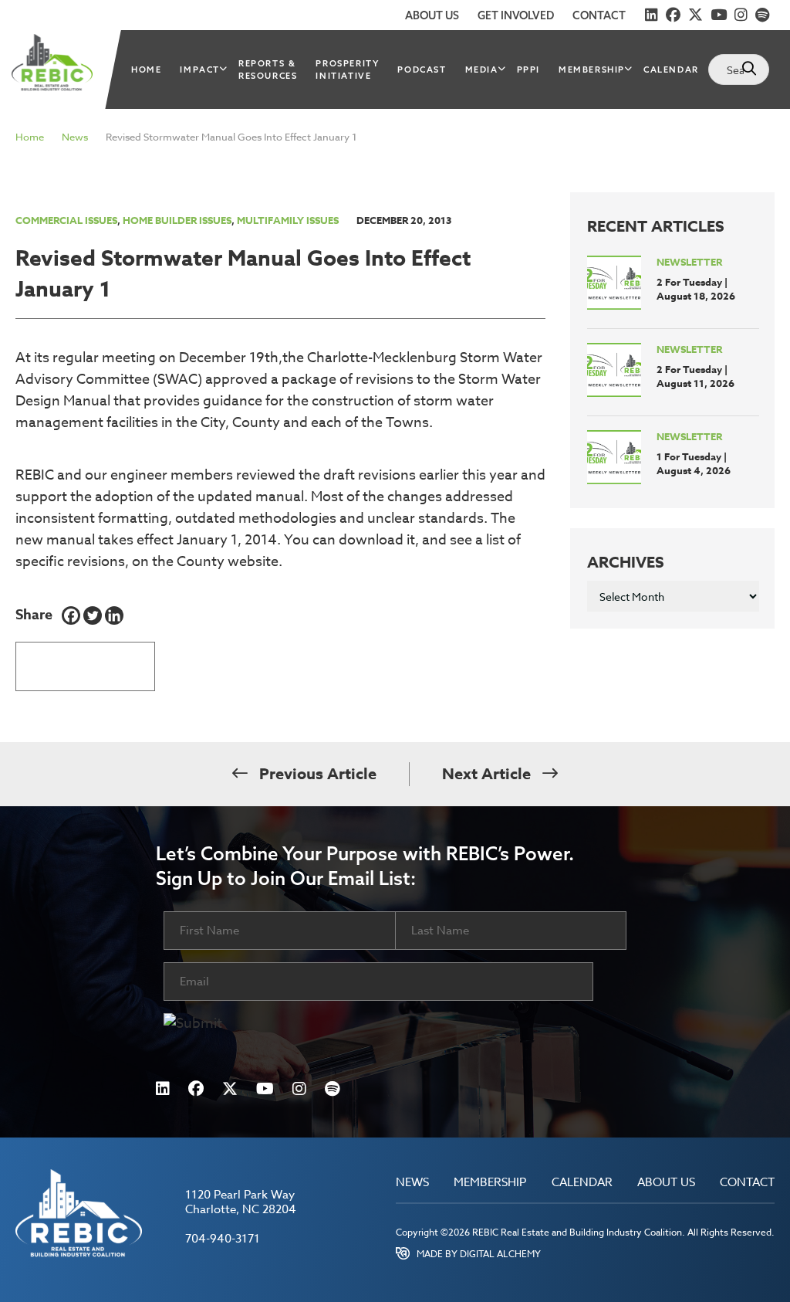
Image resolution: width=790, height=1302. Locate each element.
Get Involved (516, 15)
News (75, 137)
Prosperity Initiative (347, 69)
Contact (599, 15)
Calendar (671, 69)
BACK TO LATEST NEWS (85, 660)
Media (481, 69)
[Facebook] (71, 615)
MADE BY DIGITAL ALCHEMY (479, 1253)
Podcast (421, 69)
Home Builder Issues (177, 220)
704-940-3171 (222, 1238)
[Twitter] (92, 615)
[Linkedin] (114, 615)
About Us (432, 15)
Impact (200, 69)
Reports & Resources (267, 69)
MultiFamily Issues (288, 220)
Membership (592, 69)
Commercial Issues (66, 220)
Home (146, 69)
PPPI (528, 69)
